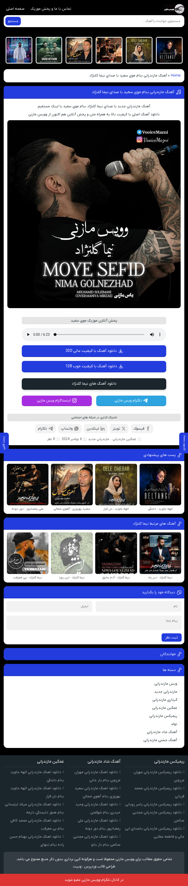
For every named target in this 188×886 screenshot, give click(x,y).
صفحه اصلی (15, 8)
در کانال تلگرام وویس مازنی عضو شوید (94, 879)
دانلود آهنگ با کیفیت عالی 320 (91, 350)
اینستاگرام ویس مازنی (54, 400)
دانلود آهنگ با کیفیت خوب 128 (91, 366)
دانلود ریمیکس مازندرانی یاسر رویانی (153, 804)
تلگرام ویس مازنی (128, 400)
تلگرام (42, 428)
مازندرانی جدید (98, 439)
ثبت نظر (171, 637)
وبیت (77, 866)
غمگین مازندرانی (124, 439)
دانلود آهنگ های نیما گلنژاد (94, 383)
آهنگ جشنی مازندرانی (160, 740)
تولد (174, 724)
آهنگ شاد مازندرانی (162, 732)
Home (176, 75)
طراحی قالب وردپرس (99, 866)
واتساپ (67, 428)
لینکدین (93, 428)
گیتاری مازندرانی (165, 699)
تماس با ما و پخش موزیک (51, 8)
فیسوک (139, 428)
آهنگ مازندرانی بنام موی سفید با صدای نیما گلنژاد (133, 92)
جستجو (13, 21)
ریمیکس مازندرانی (163, 715)
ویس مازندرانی (165, 683)
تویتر (116, 428)
